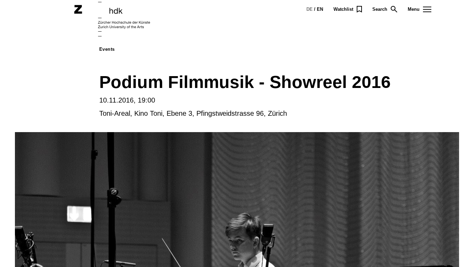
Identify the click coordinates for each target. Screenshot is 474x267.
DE (309, 9)
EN (320, 9)
